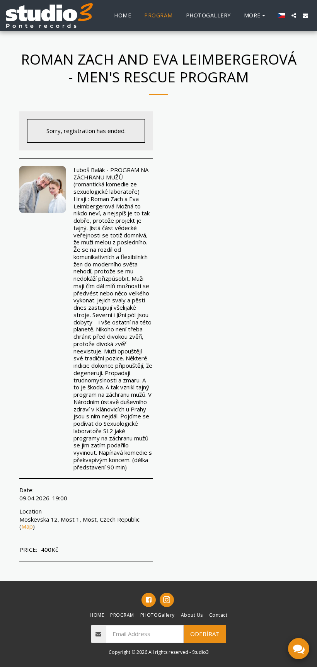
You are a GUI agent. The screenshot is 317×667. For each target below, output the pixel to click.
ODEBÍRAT (205, 634)
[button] (293, 15)
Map (27, 526)
